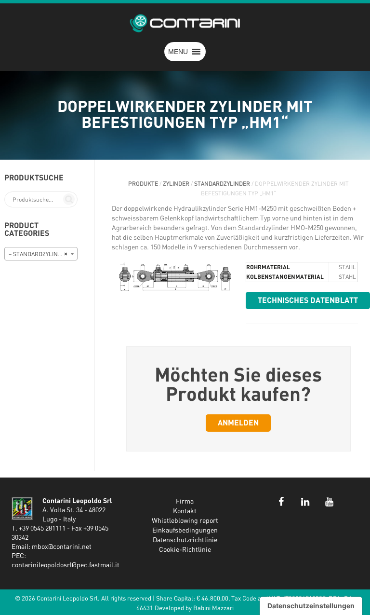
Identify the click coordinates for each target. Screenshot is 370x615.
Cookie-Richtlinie (185, 550)
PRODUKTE (143, 184)
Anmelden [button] (238, 423)
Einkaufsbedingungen (185, 530)
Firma (185, 501)
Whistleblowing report (185, 521)
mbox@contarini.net (62, 547)
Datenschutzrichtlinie (185, 540)
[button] (178, 51)
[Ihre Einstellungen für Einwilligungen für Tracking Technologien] (311, 606)
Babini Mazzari (213, 608)
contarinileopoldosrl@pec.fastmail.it (65, 565)
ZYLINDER (176, 184)
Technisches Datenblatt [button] (308, 300)
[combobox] (41, 253)
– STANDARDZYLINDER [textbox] (39, 254)
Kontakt (185, 511)
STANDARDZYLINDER (222, 184)
